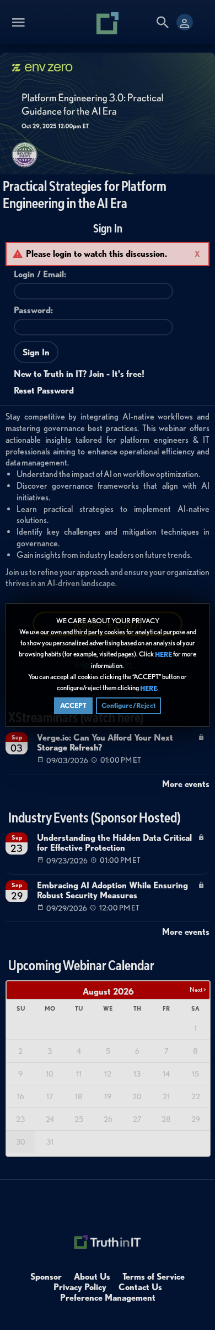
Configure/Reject (128, 705)
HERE (163, 654)
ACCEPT (73, 705)
